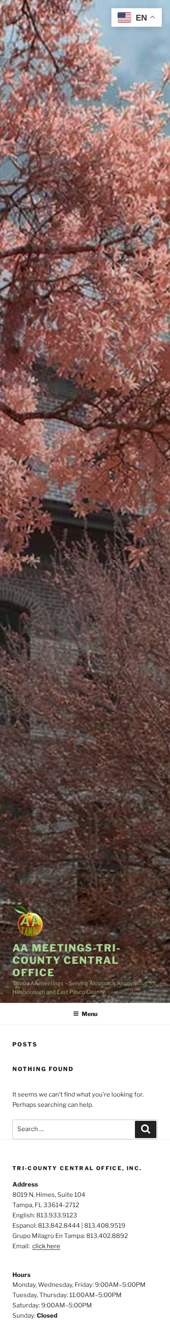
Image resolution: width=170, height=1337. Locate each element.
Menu (89, 1013)
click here (46, 1246)
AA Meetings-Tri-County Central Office (66, 960)
